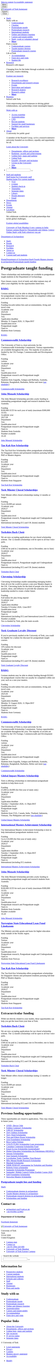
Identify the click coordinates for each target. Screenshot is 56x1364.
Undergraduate (12, 1299)
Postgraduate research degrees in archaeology (24, 1196)
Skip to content (7, 2)
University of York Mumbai (17, 1249)
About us (10, 250)
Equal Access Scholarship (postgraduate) (23, 1149)
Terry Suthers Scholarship (16, 1132)
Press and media (13, 1288)
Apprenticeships (13, 1308)
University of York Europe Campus (20, 1251)
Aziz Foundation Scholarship (18, 1139)
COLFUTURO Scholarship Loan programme (25, 1144)
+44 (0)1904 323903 (14, 1212)
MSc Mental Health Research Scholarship (23, 1160)
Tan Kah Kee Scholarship (15, 445)
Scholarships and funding (16, 1198)
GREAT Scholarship (14, 1130)
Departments (11, 200)
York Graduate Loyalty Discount (18, 630)
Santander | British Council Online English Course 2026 (29, 1172)
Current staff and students (16, 255)
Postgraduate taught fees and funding (21, 1182)
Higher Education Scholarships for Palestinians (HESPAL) (30, 1151)
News (8, 203)
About (8, 131)
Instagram (14, 1222)
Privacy (9, 1349)
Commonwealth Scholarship (16, 340)
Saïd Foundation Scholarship (18, 1174)
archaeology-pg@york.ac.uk (18, 1209)
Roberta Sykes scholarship (17, 1167)
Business (10, 97)
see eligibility (36, 815)
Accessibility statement (23, 2)
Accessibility (11, 1356)
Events (9, 205)
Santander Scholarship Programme (20, 1170)
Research (10, 62)
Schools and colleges (14, 1279)
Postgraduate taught (14, 1301)
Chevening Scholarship (13, 576)
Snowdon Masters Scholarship (18, 1177)
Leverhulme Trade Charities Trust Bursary (23, 1158)
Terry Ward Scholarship (16, 1135)
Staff (8, 1281)
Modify (9, 1361)
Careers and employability (17, 1311)
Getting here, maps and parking (19, 1331)
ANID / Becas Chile (14, 1125)
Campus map (11, 1242)
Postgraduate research (15, 1304)
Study (8, 18)
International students (15, 1276)
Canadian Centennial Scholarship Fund (22, 1146)
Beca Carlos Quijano (14, 1142)
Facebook (5, 1222)
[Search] (32, 170)
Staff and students (13, 175)
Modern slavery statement (16, 1354)
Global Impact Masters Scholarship (20, 775)
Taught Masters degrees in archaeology (22, 1194)
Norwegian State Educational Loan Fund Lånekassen (23, 963)
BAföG (5, 288)
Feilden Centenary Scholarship (19, 1128)
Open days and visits (14, 1315)
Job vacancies (12, 1333)
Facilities (10, 248)
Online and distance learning (18, 1306)
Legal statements (13, 1347)
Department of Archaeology (12, 237)
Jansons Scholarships (15, 1153)
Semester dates (12, 1338)
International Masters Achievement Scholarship (26, 824)
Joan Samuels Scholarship (17, 1156)
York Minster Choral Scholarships (19, 490)
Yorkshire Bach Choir (12, 532)
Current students (13, 1274)
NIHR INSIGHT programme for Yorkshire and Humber (29, 1165)
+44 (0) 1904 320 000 (15, 1247)
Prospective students (14, 1272)
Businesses (10, 1286)
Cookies (9, 1352)
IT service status (13, 1336)
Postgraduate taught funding (24, 262)
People (9, 243)
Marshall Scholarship (15, 1163)
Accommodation (13, 1313)
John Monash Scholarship (15, 393)
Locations (10, 210)
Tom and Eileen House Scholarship (20, 1137)
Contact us (10, 253)
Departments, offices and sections (20, 1329)
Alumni (9, 207)
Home (3, 259)
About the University (15, 1326)
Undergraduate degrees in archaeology (22, 1191)
